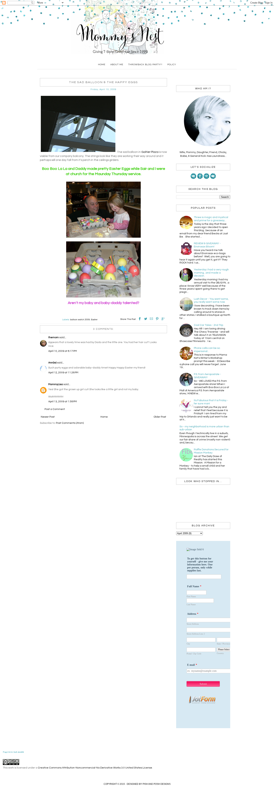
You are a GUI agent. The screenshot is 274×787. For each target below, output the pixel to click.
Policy (171, 64)
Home (101, 64)
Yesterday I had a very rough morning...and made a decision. (211, 272)
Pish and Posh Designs (157, 784)
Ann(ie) (52, 362)
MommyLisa (55, 384)
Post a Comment (55, 409)
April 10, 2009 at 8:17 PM (62, 351)
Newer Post (48, 417)
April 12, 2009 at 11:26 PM (63, 372)
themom (53, 337)
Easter (94, 319)
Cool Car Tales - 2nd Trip (208, 325)
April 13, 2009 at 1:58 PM (62, 401)
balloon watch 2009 (80, 319)
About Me (116, 64)
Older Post (160, 417)
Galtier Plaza (150, 151)
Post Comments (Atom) (70, 423)
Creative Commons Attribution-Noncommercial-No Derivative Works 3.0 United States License (95, 767)
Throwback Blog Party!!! (145, 64)
